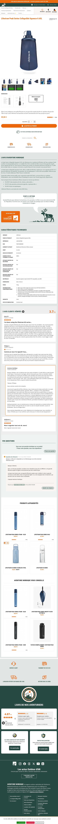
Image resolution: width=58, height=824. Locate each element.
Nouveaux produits (43, 801)
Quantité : (24, 121)
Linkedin (42, 763)
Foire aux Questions (29, 800)
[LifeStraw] (53, 19)
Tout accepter (21, 822)
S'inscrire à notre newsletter (29, 776)
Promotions (41, 798)
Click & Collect (27, 804)
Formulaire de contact (27, 797)
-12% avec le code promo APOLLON (20, 1)
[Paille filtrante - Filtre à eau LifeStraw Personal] (15, 635)
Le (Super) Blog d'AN (15, 798)
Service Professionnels (28, 810)
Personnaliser (39, 822)
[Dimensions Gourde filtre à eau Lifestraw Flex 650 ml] (7, 101)
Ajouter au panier (30, 126)
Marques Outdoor (42, 796)
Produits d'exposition (41, 807)
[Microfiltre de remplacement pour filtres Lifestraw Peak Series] (42, 635)
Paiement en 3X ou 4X (11, 147)
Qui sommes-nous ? (15, 796)
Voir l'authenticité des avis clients (9, 722)
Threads (29, 763)
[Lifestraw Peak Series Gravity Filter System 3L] (42, 601)
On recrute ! (13, 801)
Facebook (24, 763)
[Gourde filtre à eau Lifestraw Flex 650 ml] (4, 81)
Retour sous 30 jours (47, 147)
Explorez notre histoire (36, 792)
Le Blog (15, 763)
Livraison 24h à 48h (29, 147)
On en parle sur (10, 213)
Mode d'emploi (36, 96)
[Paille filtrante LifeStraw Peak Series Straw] (15, 524)
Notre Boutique (28, 802)
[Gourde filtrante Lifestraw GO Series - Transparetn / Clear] (42, 558)
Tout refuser (31, 822)
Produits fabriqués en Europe (43, 804)
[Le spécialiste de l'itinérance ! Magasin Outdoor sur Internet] (3, 5)
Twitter (33, 763)
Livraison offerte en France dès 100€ (13, 681)
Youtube (38, 763)
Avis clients (27, 813)
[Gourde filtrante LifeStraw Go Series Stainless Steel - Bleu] (15, 558)
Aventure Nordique (15, 784)
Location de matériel (29, 807)
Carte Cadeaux (41, 811)
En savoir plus (14, 748)
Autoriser (11, 88)
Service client (14, 668)
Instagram (20, 763)
